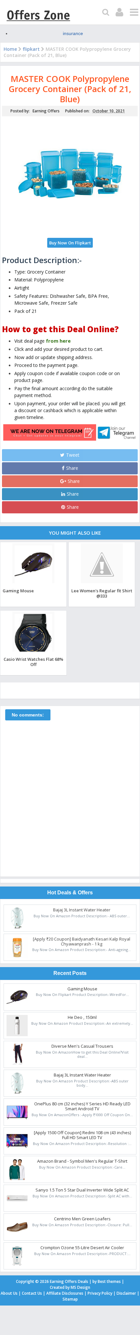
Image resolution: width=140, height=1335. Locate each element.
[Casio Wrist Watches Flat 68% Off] (33, 651)
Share (72, 468)
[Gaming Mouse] (33, 583)
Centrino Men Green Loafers (82, 1219)
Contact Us (32, 1293)
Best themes (109, 1281)
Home (10, 49)
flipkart (31, 49)
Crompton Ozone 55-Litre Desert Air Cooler (82, 1247)
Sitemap (70, 1299)
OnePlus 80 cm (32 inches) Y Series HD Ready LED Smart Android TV (82, 1106)
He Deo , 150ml (82, 1017)
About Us (9, 1293)
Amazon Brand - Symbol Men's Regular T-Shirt (82, 1161)
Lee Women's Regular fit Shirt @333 (101, 593)
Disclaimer (126, 1293)
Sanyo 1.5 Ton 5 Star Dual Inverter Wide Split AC (82, 1190)
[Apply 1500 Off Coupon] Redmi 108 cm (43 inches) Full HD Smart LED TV (82, 1135)
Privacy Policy (100, 1293)
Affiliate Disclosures (64, 1293)
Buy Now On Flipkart (70, 243)
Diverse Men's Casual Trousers (82, 1046)
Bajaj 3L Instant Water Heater (81, 910)
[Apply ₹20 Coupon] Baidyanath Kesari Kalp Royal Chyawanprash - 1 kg (81, 941)
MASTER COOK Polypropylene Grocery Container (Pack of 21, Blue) (69, 89)
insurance (73, 33)
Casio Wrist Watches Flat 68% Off (33, 661)
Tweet (72, 455)
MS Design (80, 1287)
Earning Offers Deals (69, 1281)
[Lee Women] (102, 583)
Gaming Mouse (18, 591)
